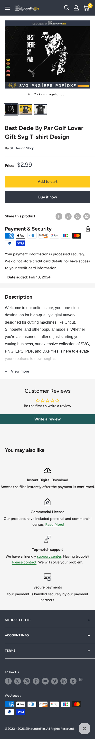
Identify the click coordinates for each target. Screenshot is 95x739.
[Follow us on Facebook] (8, 681)
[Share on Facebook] (59, 216)
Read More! (54, 524)
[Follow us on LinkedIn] (63, 681)
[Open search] (66, 7)
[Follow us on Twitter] (17, 681)
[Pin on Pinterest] (68, 216)
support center (49, 556)
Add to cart (47, 181)
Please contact (24, 562)
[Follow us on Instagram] (26, 681)
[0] (86, 8)
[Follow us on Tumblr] (73, 681)
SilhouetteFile (35, 728)
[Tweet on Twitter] (77, 216)
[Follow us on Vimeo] (54, 681)
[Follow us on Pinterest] (36, 681)
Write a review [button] (47, 419)
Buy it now (47, 197)
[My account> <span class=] (76, 7)
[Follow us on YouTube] (45, 681)
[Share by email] (86, 216)
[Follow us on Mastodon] (82, 681)
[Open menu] (7, 8)
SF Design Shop (22, 148)
